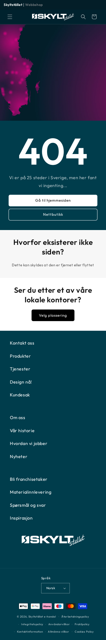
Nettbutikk (53, 214)
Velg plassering (53, 315)
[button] (9, 16)
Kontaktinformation (30, 631)
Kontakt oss (22, 343)
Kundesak (20, 395)
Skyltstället (13, 4)
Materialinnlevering (30, 492)
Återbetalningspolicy (75, 616)
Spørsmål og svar (28, 505)
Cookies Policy (84, 631)
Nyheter (18, 456)
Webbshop (34, 4)
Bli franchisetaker (29, 479)
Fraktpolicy (82, 624)
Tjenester (20, 369)
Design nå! (21, 382)
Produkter (20, 356)
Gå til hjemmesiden (53, 200)
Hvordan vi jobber (28, 443)
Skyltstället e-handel (42, 616)
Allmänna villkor (58, 631)
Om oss (17, 417)
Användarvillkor (59, 624)
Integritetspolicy (32, 624)
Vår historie (22, 430)
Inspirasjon (21, 518)
